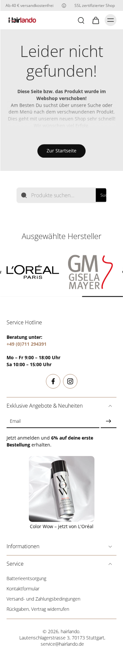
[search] (81, 20)
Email (15, 421)
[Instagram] (70, 381)
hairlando (70, 631)
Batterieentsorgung (26, 578)
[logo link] (33, 272)
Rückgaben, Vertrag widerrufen (38, 609)
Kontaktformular (23, 588)
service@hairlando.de (62, 644)
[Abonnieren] (108, 421)
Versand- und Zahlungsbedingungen (43, 599)
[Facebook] (53, 381)
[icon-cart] (95, 20)
